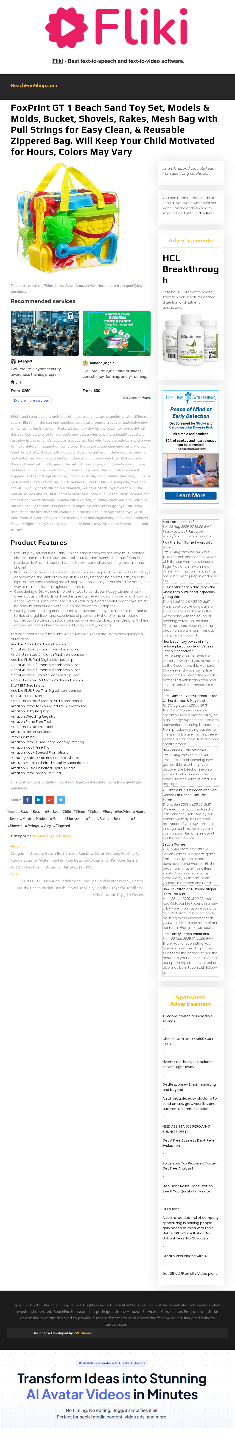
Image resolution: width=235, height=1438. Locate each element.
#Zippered (61, 826)
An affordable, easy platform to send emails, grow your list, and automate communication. (189, 1103)
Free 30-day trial (198, 213)
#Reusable (120, 819)
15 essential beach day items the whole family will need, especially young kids (189, 592)
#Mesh (25, 819)
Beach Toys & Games (52, 836)
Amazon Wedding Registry (33, 716)
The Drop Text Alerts (27, 695)
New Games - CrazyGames (185, 750)
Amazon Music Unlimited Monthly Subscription (49, 762)
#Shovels (14, 826)
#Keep (12, 819)
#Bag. (23, 812)
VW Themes (82, 1333)
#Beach (36, 812)
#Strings (32, 826)
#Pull (90, 819)
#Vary (46, 826)
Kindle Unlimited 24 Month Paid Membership (47, 654)
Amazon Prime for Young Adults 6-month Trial (49, 706)
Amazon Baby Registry (30, 711)
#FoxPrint (123, 812)
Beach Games (174, 844)
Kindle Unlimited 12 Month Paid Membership (47, 680)
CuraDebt (170, 1208)
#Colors (93, 812)
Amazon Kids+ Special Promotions (39, 752)
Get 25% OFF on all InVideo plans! (190, 1273)
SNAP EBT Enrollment (27, 685)
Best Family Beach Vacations (186, 934)
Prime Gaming (23, 737)
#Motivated (74, 819)
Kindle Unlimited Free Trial (32, 726)
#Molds (56, 819)
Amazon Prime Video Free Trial (36, 773)
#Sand (136, 819)
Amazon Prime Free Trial (31, 721)
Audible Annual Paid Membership (38, 644)
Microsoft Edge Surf (178, 522)
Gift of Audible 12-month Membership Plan (46, 649)
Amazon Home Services (31, 731)
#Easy (107, 812)
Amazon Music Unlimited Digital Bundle (43, 768)
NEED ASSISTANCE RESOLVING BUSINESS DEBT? (186, 1129)
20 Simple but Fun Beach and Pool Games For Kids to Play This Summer (190, 795)
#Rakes (103, 819)
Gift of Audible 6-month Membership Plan (46, 669)
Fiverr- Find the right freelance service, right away (188, 1064)
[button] (117, 97)
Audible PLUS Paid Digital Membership (42, 659)
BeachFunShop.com (34, 85)
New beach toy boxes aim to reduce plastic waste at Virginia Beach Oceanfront (188, 646)
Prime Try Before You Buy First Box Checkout (47, 757)
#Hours (139, 812)
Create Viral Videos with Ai (184, 1255)
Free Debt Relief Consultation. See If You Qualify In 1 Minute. (187, 1189)
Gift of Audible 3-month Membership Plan (46, 664)
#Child (65, 812)
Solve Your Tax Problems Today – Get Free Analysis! (190, 1166)
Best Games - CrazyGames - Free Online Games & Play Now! (190, 698)
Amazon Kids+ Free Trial (30, 747)
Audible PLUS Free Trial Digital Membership (46, 690)
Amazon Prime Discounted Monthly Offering (47, 742)
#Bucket (51, 812)
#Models (40, 819)
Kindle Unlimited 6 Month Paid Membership (46, 700)
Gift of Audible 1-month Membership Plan (45, 675)
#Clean (79, 812)
